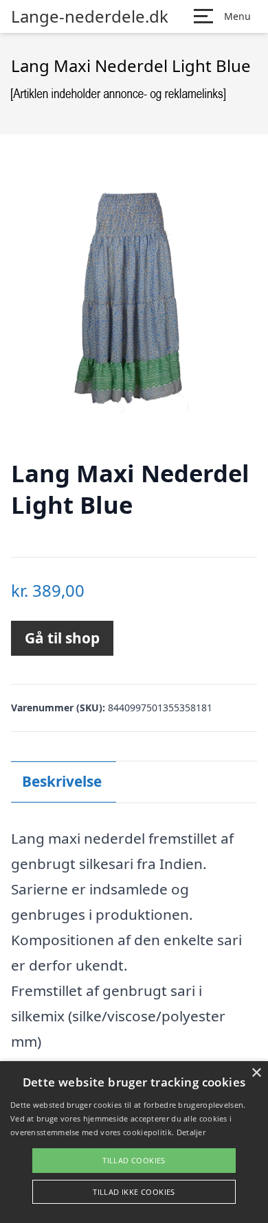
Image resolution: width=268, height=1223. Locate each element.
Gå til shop (62, 638)
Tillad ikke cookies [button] (134, 1192)
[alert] (134, 1142)
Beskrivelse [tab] (62, 781)
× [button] (256, 1073)
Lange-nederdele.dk (89, 16)
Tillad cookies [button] (134, 1160)
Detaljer (191, 1132)
